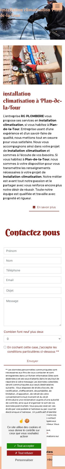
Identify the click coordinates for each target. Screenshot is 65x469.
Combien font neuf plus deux (24, 332)
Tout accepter (25, 445)
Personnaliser (24, 460)
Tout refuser (25, 453)
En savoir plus (46, 207)
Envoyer (32, 361)
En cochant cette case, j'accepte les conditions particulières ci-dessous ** (33, 349)
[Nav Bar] (57, 6)
